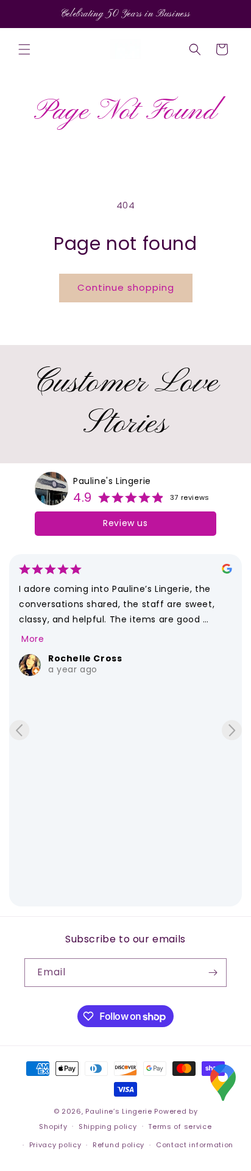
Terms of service (179, 1126)
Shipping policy (108, 1126)
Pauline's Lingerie (112, 481)
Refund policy (118, 1145)
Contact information (194, 1145)
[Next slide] (232, 730)
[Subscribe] (212, 972)
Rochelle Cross (85, 658)
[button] (24, 49)
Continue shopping (125, 287)
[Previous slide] (19, 730)
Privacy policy (55, 1145)
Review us (125, 523)
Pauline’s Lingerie (118, 1111)
